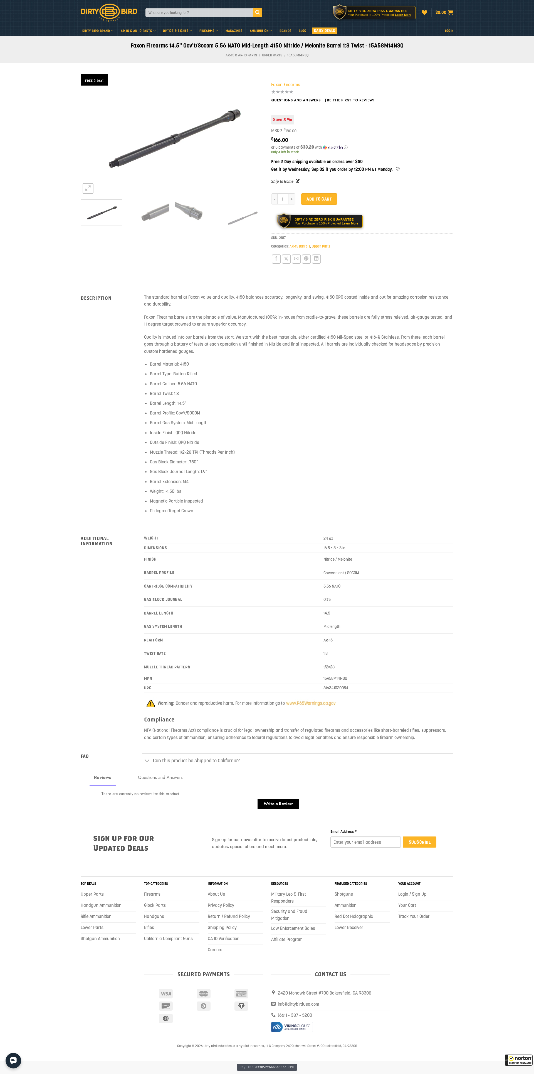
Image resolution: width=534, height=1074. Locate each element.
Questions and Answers (296, 100)
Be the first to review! (350, 100)
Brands (285, 31)
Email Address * (343, 831)
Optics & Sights (176, 31)
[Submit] (257, 13)
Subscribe (420, 842)
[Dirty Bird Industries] (109, 13)
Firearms (206, 31)
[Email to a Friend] (296, 259)
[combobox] (199, 12)
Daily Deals (324, 30)
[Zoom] (88, 188)
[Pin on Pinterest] (306, 259)
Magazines (234, 31)
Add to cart (319, 199)
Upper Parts (272, 55)
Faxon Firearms (285, 84)
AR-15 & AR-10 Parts (136, 31)
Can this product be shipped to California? (196, 761)
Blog (302, 31)
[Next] (252, 135)
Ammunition (259, 31)
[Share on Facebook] (276, 259)
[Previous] (91, 135)
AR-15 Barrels (300, 246)
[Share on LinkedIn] (316, 259)
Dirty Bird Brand (96, 31)
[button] (519, 1060)
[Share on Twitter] (286, 259)
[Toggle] (147, 761)
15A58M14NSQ (297, 55)
